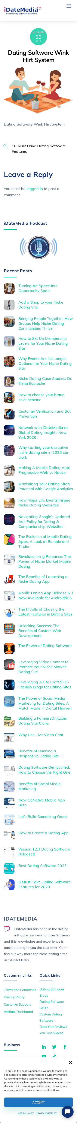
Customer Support (17, 1004)
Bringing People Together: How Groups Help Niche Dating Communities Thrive (45, 323)
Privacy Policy (14, 997)
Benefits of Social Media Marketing (39, 786)
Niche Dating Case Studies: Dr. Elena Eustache (45, 381)
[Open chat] (68, 1112)
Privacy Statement (46, 1112)
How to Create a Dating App (43, 832)
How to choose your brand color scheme (41, 397)
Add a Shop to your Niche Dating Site (40, 304)
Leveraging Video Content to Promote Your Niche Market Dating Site (43, 666)
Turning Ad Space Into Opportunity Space (38, 288)
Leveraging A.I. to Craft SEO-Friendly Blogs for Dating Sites (44, 684)
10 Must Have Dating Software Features (39, 149)
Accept (38, 1102)
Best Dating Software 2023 (42, 865)
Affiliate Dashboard (18, 1012)
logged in (35, 188)
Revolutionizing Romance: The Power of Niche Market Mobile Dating (44, 561)
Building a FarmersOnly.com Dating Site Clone (42, 720)
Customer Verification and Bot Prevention (44, 413)
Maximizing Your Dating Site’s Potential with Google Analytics (45, 486)
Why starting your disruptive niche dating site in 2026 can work (43, 452)
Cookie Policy (26, 1112)
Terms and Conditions (20, 990)
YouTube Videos (51, 1033)
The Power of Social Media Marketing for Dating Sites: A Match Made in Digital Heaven (44, 703)
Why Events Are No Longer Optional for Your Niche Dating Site (45, 363)
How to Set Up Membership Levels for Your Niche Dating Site (43, 343)
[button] (70, 1062)
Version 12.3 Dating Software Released (44, 851)
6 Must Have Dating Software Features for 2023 (44, 884)
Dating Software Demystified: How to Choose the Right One (44, 769)
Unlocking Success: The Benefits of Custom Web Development (39, 630)
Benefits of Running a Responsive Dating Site (38, 753)
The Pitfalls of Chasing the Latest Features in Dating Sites (45, 611)
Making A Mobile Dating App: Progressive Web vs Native (44, 470)
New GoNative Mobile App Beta (41, 802)
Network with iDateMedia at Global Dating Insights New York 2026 (43, 432)
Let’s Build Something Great (42, 816)
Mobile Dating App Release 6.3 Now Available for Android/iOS (45, 595)
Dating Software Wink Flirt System (38, 56)
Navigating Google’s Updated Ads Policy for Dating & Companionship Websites (44, 521)
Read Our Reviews (53, 1027)
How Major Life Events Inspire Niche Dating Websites (44, 502)
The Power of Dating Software (45, 645)
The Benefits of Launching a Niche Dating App (43, 579)
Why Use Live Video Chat (40, 734)
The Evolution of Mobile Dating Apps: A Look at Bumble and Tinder (45, 541)
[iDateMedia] (22, 13)
